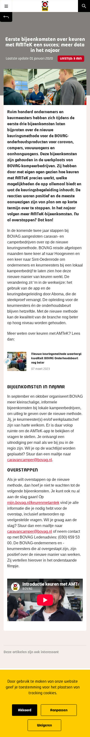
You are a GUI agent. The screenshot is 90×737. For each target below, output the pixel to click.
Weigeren (44, 725)
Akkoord (24, 710)
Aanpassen (58, 710)
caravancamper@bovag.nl (29, 460)
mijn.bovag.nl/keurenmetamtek (33, 503)
